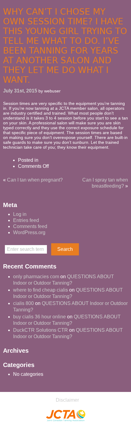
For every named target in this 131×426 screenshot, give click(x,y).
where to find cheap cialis (40, 290)
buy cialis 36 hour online (39, 316)
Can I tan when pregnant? (35, 179)
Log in (20, 214)
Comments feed (30, 226)
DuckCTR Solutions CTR (40, 330)
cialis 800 (23, 303)
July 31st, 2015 (20, 90)
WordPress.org (29, 232)
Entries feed (26, 220)
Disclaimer (67, 400)
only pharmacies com (36, 276)
